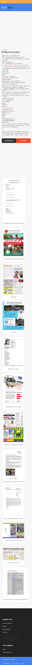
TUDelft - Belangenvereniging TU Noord (13, 518)
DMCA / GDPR (16, 663)
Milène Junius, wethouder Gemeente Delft (14, 481)
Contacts (5, 632)
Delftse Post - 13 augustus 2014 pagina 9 (13, 444)
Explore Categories (7, 623)
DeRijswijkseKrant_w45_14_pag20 (13, 406)
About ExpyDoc (6, 629)
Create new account (8, 652)
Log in (4, 649)
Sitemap (5, 626)
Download (9, 140)
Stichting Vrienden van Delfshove (13, 540)
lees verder (13, 332)
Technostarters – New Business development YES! (16, 599)
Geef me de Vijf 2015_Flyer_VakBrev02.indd (13, 259)
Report (24, 140)
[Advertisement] (16, 31)
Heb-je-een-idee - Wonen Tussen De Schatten (14, 223)
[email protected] (10, 65)
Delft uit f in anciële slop (13, 562)
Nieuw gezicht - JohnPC (13, 369)
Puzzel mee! (13, 297)
